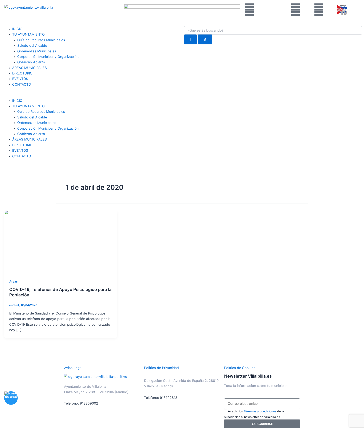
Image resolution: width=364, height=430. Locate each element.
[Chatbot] (11, 398)
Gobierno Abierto (31, 62)
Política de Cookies (239, 368)
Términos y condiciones (260, 411)
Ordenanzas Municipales (36, 51)
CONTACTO (21, 84)
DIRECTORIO (22, 73)
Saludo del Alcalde (32, 45)
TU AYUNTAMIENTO (28, 34)
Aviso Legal (73, 368)
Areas (13, 281)
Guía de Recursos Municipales (41, 40)
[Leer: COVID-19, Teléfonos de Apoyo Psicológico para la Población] (60, 241)
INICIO (17, 29)
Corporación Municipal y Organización (48, 56)
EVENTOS (20, 79)
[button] (91, 95)
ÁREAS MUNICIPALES (29, 68)
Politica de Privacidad (161, 368)
